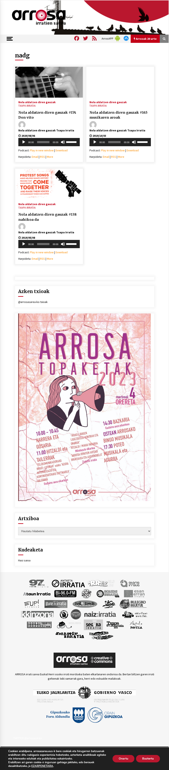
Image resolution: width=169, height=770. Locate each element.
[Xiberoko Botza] (136, 624)
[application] (49, 142)
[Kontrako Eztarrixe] (63, 614)
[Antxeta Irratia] (68, 583)
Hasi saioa (24, 560)
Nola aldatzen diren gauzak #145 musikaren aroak (118, 115)
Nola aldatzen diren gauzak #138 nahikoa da (47, 217)
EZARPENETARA (42, 766)
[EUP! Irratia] (32, 604)
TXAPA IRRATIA (27, 105)
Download (61, 150)
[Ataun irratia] (36, 593)
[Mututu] (63, 142)
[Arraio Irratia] (101, 583)
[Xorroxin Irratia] (69, 635)
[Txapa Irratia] (115, 624)
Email (35, 157)
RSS (42, 157)
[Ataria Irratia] (130, 583)
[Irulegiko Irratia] (133, 604)
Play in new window (42, 150)
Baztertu (148, 759)
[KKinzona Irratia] (37, 614)
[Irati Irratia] (109, 604)
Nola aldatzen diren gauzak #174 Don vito (47, 115)
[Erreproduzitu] (24, 142)
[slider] (72, 141)
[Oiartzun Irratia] (135, 614)
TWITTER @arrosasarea (27, 738)
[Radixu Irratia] (68, 624)
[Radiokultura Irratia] (39, 624)
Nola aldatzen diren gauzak (37, 102)
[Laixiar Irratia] (76, 614)
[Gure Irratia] (55, 604)
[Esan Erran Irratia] (134, 593)
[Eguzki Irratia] (107, 593)
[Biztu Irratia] (86, 593)
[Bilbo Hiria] (65, 593)
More (50, 157)
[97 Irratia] (39, 583)
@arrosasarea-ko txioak (33, 302)
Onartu (123, 759)
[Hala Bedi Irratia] (85, 604)
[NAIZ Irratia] (100, 614)
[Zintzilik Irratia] (101, 635)
